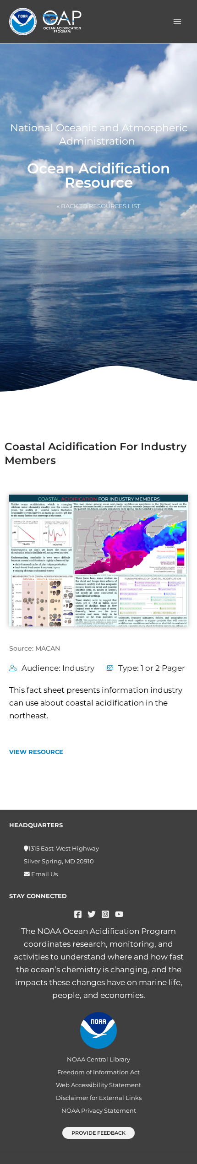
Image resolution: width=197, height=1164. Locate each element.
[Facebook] (78, 914)
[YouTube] (119, 914)
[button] (98, 1133)
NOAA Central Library (98, 1059)
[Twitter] (92, 914)
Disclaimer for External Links (99, 1097)
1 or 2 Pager (163, 668)
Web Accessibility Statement (98, 1085)
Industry (78, 668)
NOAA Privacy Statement (98, 1110)
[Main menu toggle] (177, 21)
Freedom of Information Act (98, 1072)
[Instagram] (105, 914)
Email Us (44, 874)
